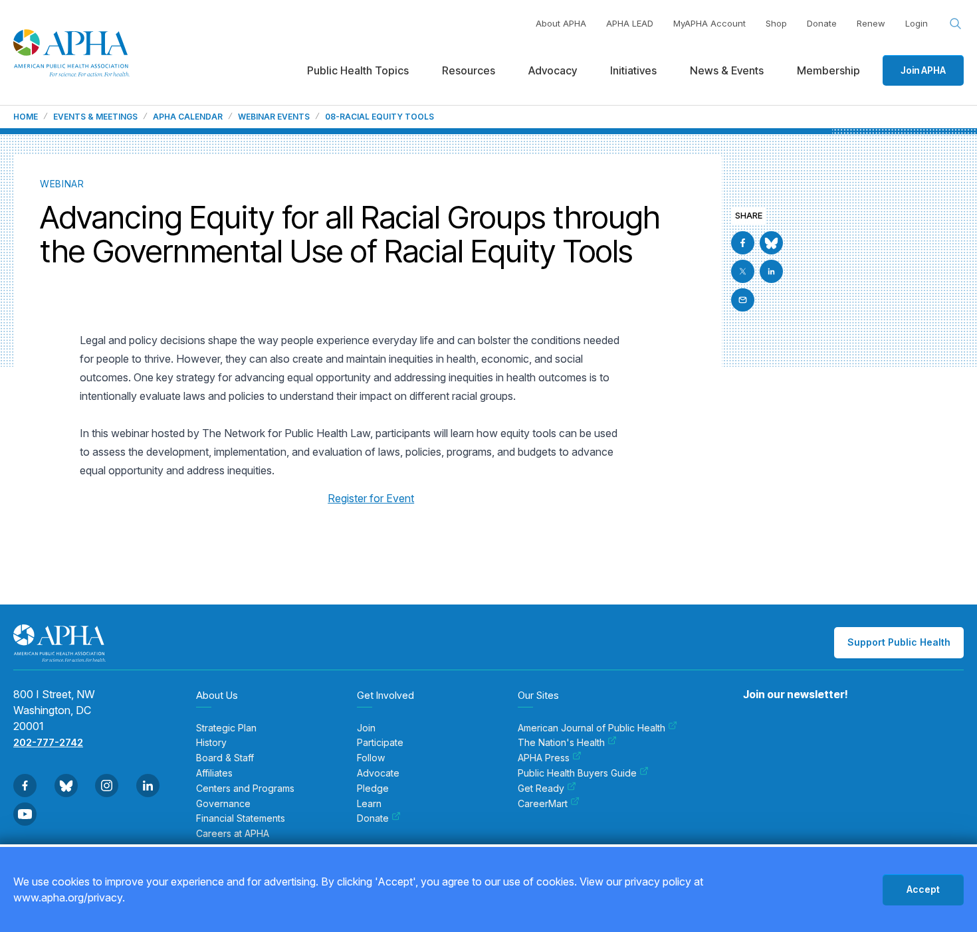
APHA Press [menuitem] (544, 758)
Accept (923, 889)
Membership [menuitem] (828, 70)
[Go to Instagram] (106, 785)
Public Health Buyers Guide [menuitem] (577, 773)
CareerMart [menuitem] (543, 803)
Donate (822, 23)
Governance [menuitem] (223, 803)
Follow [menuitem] (371, 758)
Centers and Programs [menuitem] (245, 788)
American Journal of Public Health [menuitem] (591, 728)
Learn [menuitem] (369, 803)
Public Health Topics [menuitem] (358, 70)
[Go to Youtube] (25, 814)
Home (25, 117)
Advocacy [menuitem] (552, 70)
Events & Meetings (95, 117)
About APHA (561, 23)
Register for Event (371, 498)
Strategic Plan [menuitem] (226, 728)
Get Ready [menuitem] (541, 788)
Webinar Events (274, 117)
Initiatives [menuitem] (633, 70)
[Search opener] (956, 24)
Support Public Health (898, 642)
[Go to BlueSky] (771, 242)
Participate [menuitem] (380, 742)
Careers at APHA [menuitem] (232, 833)
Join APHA (923, 70)
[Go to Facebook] (742, 242)
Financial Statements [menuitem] (240, 818)
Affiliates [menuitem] (214, 773)
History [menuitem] (211, 742)
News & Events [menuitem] (727, 70)
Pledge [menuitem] (373, 788)
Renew (871, 23)
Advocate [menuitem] (378, 773)
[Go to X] (742, 271)
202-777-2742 (48, 742)
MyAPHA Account (709, 23)
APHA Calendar (188, 117)
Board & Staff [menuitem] (225, 758)
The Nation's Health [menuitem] (561, 742)
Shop (776, 23)
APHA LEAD (629, 23)
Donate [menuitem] (373, 818)
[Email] (742, 300)
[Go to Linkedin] (771, 271)
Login (916, 23)
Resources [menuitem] (468, 70)
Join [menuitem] (366, 728)
